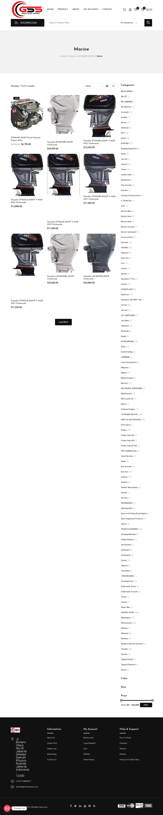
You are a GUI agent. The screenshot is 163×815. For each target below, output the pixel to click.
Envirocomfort (127, 237)
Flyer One (125, 258)
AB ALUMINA (126, 91)
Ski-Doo (124, 498)
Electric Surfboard (128, 232)
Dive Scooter (126, 185)
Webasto (124, 633)
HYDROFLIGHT (127, 289)
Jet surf (124, 310)
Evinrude (124, 242)
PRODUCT (63, 9)
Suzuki (123, 560)
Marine (124, 373)
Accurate (125, 112)
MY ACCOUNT (91, 9)
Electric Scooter (127, 227)
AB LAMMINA (126, 102)
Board (123, 138)
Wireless (124, 638)
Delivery (123, 754)
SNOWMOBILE (127, 503)
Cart (85, 748)
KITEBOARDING (127, 341)
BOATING (125, 143)
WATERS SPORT (127, 612)
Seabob (124, 477)
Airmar (124, 122)
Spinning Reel (126, 508)
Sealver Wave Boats (129, 487)
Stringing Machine (128, 534)
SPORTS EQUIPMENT (129, 529)
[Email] (7, 808)
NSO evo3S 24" (127, 399)
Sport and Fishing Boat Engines (134, 513)
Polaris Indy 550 (127, 435)
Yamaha (124, 649)
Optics (123, 404)
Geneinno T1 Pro (128, 279)
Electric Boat (126, 216)
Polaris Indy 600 (127, 440)
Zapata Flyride (127, 659)
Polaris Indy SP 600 (129, 446)
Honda (123, 284)
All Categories (127, 22)
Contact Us (52, 759)
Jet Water (125, 320)
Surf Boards (126, 545)
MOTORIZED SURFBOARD (131, 388)
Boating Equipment (129, 148)
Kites (123, 347)
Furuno (124, 268)
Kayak (123, 336)
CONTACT (107, 9)
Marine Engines (127, 378)
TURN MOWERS (127, 576)
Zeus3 (123, 670)
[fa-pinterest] (90, 805)
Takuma (124, 565)
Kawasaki (125, 331)
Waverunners (126, 623)
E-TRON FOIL (126, 201)
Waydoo (124, 628)
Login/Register (89, 743)
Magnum (124, 367)
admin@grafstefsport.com (27, 787)
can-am (124, 159)
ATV (123, 133)
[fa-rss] (94, 805)
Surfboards (125, 555)
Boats (123, 154)
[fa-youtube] (85, 805)
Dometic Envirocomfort (131, 195)
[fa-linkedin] (80, 805)
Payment (123, 743)
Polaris (124, 430)
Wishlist (86, 754)
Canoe (123, 169)
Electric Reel (126, 221)
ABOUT (75, 9)
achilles (124, 117)
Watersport (125, 618)
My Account (88, 738)
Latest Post (52, 743)
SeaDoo (124, 482)
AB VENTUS (126, 107)
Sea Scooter (126, 466)
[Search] (124, 9)
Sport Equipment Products (132, 519)
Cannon (124, 164)
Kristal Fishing (127, 352)
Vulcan (124, 602)
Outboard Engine (128, 409)
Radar (123, 461)
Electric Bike (126, 211)
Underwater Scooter (129, 591)
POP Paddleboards (129, 451)
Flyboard (124, 253)
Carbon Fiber (126, 175)
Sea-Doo (124, 472)
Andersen (125, 128)
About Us (51, 738)
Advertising (51, 754)
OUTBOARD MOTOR (129, 414)
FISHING (124, 247)
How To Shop (125, 738)
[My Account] (130, 9)
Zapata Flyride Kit (128, 664)
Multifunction (126, 393)
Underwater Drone (128, 586)
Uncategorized (127, 581)
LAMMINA (125, 357)
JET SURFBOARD (128, 315)
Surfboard (125, 550)
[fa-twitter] (75, 805)
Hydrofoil (125, 294)
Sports (124, 524)
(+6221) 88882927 (23, 781)
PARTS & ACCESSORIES (131, 419)
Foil (122, 263)
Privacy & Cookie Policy (129, 759)
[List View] (113, 85)
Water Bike (125, 607)
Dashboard (125, 180)
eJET (123, 206)
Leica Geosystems (129, 362)
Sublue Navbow (127, 539)
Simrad (124, 492)
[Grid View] (107, 85)
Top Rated (125, 571)
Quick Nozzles (127, 456)
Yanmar (124, 654)
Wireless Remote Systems (132, 644)
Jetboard (124, 326)
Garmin (124, 274)
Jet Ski (124, 305)
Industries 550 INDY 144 (131, 300)
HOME (50, 9)
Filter (146, 705)
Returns (123, 748)
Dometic (124, 190)
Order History (88, 759)
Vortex (124, 597)
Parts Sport (126, 425)
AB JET (124, 96)
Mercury (124, 383)
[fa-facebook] (71, 805)
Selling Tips (52, 748)
